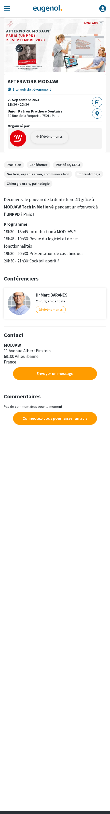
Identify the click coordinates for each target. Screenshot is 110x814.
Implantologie (89, 174)
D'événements (51, 136)
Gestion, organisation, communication (38, 174)
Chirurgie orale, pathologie (28, 183)
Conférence (38, 164)
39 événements (51, 309)
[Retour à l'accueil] (47, 8)
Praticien (14, 164)
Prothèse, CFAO (68, 164)
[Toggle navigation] (7, 8)
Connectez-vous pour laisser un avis (55, 418)
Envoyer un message (55, 373)
